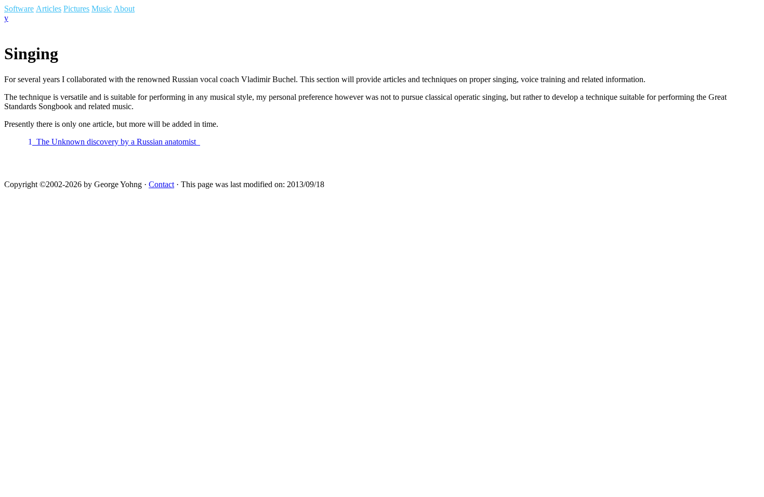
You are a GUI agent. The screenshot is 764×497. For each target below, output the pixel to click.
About (124, 8)
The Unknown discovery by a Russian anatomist (114, 141)
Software (19, 8)
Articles (48, 8)
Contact (161, 184)
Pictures (76, 8)
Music (101, 8)
